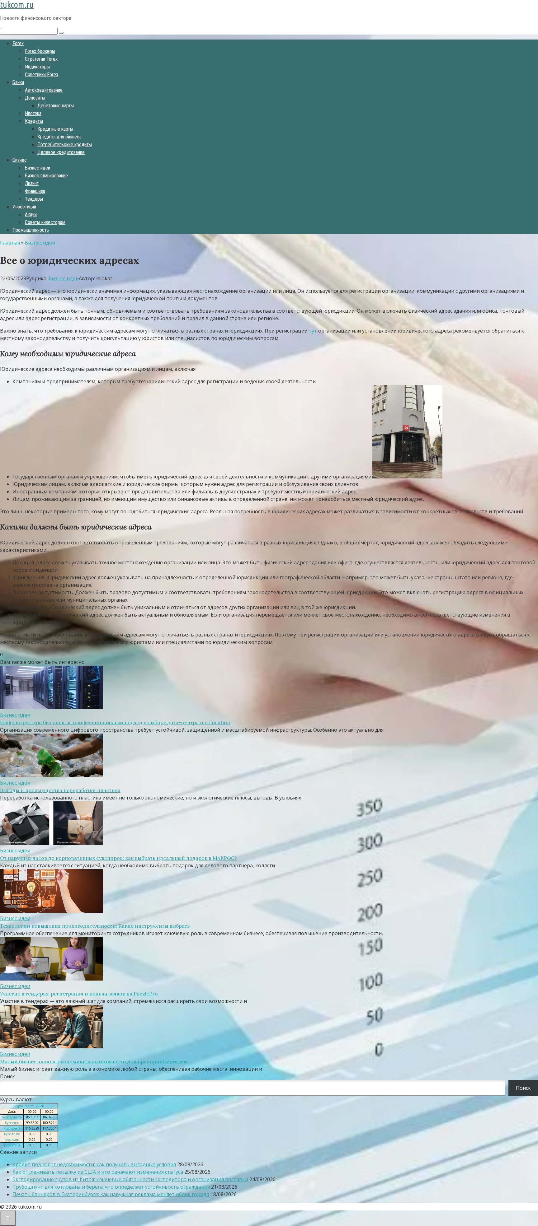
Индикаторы (37, 67)
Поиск (7, 1076)
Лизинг (32, 183)
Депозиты (35, 98)
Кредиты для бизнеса (59, 137)
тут (313, 330)
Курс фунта (12, 1128)
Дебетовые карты (55, 106)
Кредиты (34, 121)
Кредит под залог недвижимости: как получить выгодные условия (94, 1164)
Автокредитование (44, 90)
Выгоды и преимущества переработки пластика (60, 790)
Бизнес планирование (46, 176)
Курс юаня (12, 1139)
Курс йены (12, 1145)
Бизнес (19, 160)
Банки (18, 82)
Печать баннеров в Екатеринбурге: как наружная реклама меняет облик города (110, 1194)
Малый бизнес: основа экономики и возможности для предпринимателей (93, 1061)
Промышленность (30, 230)
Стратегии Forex (41, 59)
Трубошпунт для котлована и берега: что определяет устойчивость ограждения (111, 1186)
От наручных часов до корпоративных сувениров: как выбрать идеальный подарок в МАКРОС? (118, 858)
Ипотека (33, 113)
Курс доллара (12, 1117)
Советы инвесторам (45, 222)
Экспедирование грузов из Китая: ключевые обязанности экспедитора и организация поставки (130, 1179)
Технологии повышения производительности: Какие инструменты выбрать (95, 926)
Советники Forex (41, 74)
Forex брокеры (40, 51)
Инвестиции (24, 207)
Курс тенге (12, 1134)
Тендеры (34, 199)
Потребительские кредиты (64, 144)
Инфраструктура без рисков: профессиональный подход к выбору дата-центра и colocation (115, 722)
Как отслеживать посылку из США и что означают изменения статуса (97, 1171)
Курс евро (12, 1123)
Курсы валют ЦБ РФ (29, 1106)
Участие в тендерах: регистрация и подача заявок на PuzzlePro (79, 994)
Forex (18, 43)
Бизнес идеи (37, 168)
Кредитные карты (55, 129)
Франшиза (35, 191)
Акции (31, 214)
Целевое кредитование (61, 152)
